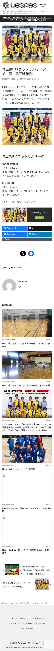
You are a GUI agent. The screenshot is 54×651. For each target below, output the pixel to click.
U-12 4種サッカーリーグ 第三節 (18, 469)
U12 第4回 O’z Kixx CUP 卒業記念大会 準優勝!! (25, 551)
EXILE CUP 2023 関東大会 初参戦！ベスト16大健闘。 (26, 510)
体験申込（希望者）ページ (20, 623)
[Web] (19, 286)
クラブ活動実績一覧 (35, 618)
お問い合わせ (39, 623)
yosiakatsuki (26, 647)
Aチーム (37, 79)
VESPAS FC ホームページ (30, 642)
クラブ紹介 (20, 618)
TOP (12, 618)
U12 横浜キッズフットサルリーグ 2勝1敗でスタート (26, 345)
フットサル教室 (27, 628)
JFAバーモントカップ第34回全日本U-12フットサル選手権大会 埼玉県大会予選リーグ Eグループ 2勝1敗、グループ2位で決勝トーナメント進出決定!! (26, 427)
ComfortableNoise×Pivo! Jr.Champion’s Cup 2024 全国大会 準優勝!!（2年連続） (35, 570)
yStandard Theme (12, 647)
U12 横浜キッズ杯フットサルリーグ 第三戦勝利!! (26, 385)
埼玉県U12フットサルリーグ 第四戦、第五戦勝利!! (17, 584)
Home (5, 603)
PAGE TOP (49, 629)
